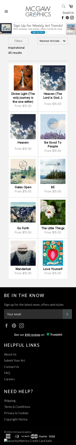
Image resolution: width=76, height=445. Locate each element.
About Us (10, 354)
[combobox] (53, 41)
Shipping (10, 400)
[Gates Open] (23, 171)
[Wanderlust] (23, 253)
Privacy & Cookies (16, 413)
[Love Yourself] (52, 253)
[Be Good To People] (52, 126)
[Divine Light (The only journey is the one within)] (23, 78)
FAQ (7, 373)
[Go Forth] (23, 212)
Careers (9, 379)
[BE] (52, 171)
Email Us (68, 12)
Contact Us (11, 366)
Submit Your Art (14, 360)
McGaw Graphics (22, 431)
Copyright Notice (16, 419)
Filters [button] (18, 41)
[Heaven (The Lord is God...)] (52, 78)
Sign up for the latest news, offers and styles (34, 304)
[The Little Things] (52, 212)
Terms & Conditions (17, 406)
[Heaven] (23, 126)
